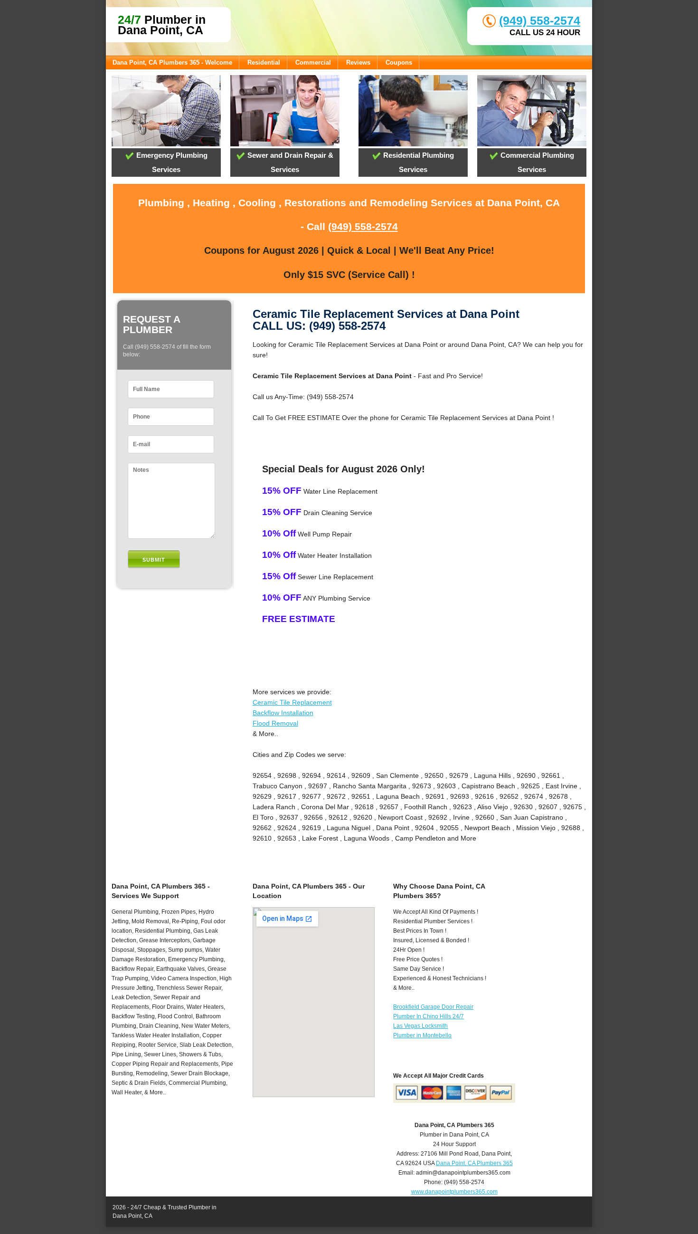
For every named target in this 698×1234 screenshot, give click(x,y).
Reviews (358, 62)
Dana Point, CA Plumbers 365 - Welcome (172, 62)
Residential (263, 62)
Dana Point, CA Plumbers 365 (474, 1163)
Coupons (399, 62)
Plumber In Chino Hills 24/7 (428, 1016)
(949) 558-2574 (539, 20)
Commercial (313, 62)
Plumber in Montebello (422, 1035)
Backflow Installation (283, 713)
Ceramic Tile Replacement (292, 702)
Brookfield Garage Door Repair (433, 1007)
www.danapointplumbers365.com (454, 1191)
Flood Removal (275, 723)
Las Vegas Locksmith (420, 1026)
